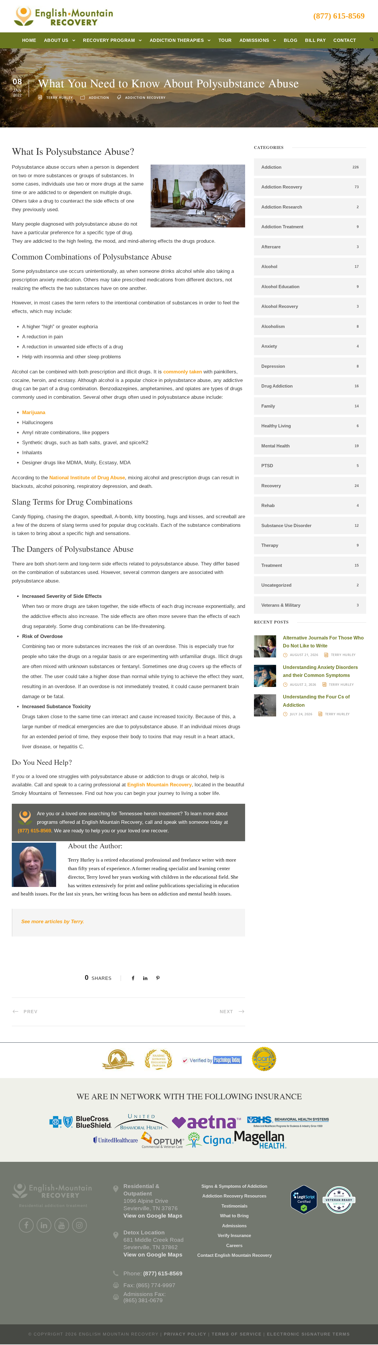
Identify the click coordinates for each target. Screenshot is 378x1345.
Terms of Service (237, 1334)
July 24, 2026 (301, 714)
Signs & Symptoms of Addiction (234, 1186)
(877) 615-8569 (339, 15)
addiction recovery (145, 97)
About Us (56, 40)
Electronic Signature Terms (308, 1334)
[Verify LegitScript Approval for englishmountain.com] (304, 1199)
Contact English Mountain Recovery (234, 1255)
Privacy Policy (185, 1334)
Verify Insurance (234, 1235)
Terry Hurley (59, 97)
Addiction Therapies (177, 40)
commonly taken (182, 372)
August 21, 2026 (304, 654)
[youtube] (61, 1225)
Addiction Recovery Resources (234, 1195)
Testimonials (234, 1205)
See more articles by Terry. (53, 921)
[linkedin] (44, 1225)
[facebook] (26, 1225)
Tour (225, 40)
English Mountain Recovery (159, 785)
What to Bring (234, 1215)
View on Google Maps (153, 1216)
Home (29, 40)
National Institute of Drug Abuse (87, 477)
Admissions (254, 40)
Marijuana (33, 412)
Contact (344, 40)
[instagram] (79, 1225)
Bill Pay (315, 40)
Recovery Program (109, 40)
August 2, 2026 (303, 684)
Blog (290, 40)
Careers (234, 1245)
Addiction (99, 97)
